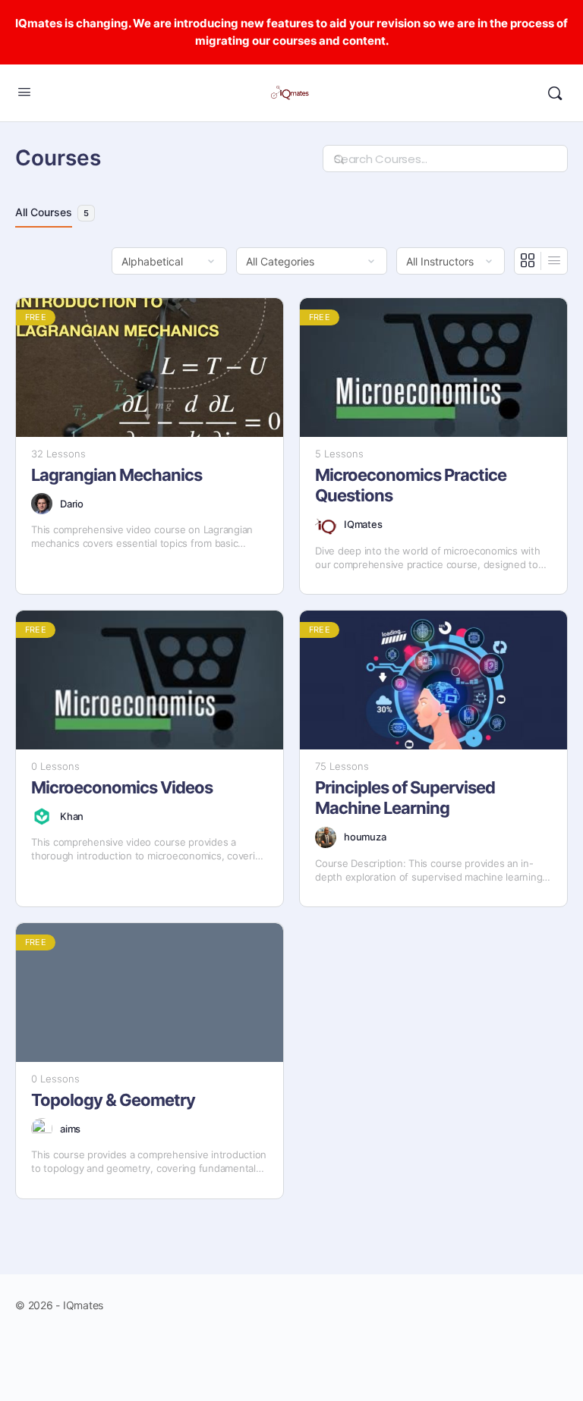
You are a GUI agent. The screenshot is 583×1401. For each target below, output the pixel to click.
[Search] (555, 93)
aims (70, 1129)
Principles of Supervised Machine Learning (405, 797)
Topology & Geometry (113, 1100)
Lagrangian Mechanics (116, 475)
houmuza (365, 837)
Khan (72, 816)
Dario (72, 504)
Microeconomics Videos (122, 787)
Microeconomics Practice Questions (410, 485)
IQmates (363, 524)
